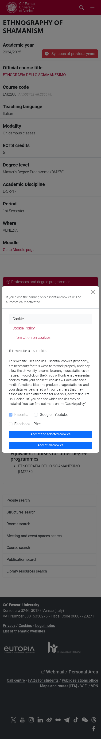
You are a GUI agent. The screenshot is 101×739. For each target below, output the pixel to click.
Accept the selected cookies (50, 434)
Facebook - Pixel (28, 424)
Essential (21, 414)
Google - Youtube (54, 414)
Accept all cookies (50, 445)
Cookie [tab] (18, 319)
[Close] (93, 292)
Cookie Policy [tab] (23, 328)
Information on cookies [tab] (31, 337)
